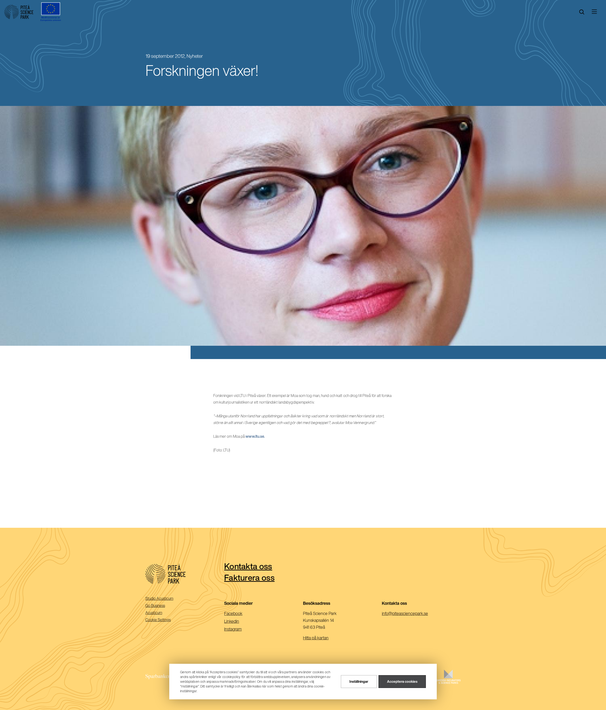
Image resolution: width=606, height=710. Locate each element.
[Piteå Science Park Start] (184, 574)
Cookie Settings (158, 620)
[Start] (18, 12)
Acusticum (160, 612)
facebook (241, 614)
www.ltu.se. (255, 436)
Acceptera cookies (402, 681)
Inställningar (358, 681)
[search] (581, 11)
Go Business (161, 605)
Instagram (240, 629)
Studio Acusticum (166, 598)
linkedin (239, 621)
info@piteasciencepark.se (412, 614)
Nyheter (195, 56)
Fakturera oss (249, 577)
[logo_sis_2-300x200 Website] (448, 681)
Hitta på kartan (316, 638)
